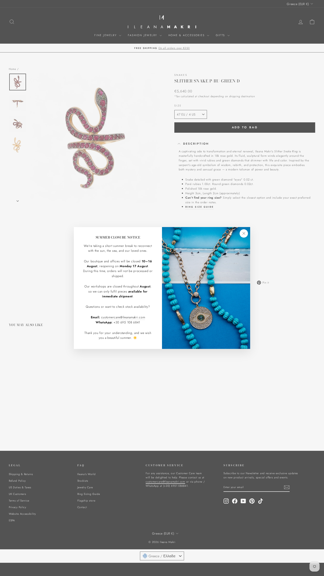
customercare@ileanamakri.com (123, 317)
